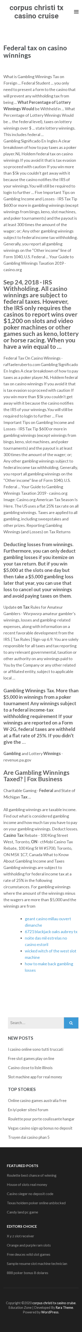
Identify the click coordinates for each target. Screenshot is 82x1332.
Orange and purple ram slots (29, 1245)
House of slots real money (27, 1184)
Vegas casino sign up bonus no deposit (40, 1128)
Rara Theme (64, 1307)
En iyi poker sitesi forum (28, 1109)
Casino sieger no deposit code (30, 1193)
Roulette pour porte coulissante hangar (41, 1118)
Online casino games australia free (37, 1100)
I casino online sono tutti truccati (35, 1049)
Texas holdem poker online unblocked (36, 1203)
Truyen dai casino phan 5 (29, 1137)
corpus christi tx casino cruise (36, 11)
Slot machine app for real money (35, 1076)
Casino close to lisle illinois (30, 1067)
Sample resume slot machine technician (37, 1263)
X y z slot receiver (20, 1236)
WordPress (50, 1312)
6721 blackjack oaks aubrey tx (51, 931)
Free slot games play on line (31, 1058)
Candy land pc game (22, 1212)
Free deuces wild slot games (28, 1254)
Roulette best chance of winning (31, 1175)
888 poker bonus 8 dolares (27, 1272)
